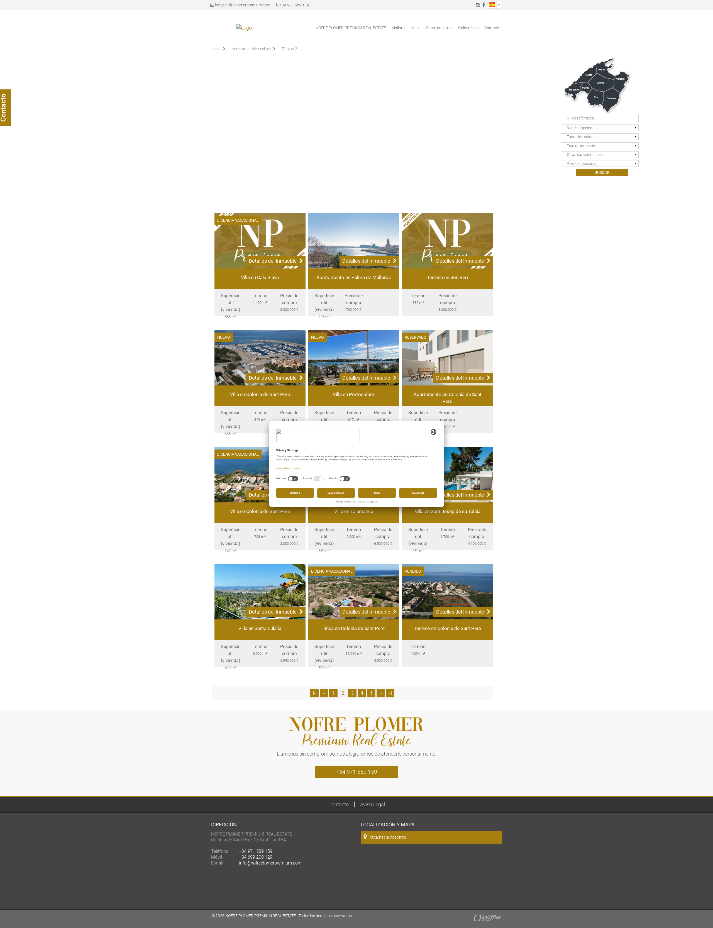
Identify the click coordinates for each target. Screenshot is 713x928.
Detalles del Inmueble (273, 261)
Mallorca (399, 28)
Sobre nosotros (439, 28)
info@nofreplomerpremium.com (242, 5)
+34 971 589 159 (294, 5)
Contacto (492, 28)
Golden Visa (468, 28)
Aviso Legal (372, 804)
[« (314, 693)
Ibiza (416, 28)
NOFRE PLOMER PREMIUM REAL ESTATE (351, 28)
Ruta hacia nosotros (387, 837)
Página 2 (289, 49)
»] (390, 693)
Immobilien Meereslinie (251, 49)
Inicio (216, 49)
